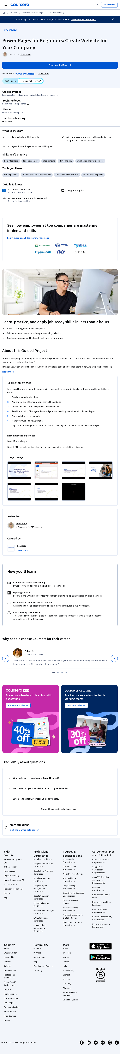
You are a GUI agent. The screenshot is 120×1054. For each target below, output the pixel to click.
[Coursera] (20, 4)
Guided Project (11, 92)
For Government (11, 998)
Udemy (7, 1020)
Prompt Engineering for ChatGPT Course (73, 916)
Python (7, 893)
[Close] (112, 19)
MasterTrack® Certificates (10, 984)
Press (65, 948)
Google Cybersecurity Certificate (43, 865)
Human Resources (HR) (14, 880)
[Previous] (5, 658)
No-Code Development (93, 174)
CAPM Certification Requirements (100, 861)
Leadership (9, 957)
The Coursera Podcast (43, 966)
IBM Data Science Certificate (41, 919)
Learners (37, 948)
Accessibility (68, 970)
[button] (22, 550)
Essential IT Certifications (98, 889)
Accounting (9, 855)
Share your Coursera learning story (101, 926)
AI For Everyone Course (73, 874)
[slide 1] (53, 672)
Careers (7, 961)
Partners (37, 952)
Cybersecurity (10, 866)
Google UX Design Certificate (41, 897)
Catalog (7, 966)
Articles (66, 979)
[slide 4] (66, 672)
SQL (6, 897)
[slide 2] (58, 672)
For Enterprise (10, 994)
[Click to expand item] (19, 470)
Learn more (43, 73)
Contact (66, 974)
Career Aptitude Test (101, 855)
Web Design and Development (90, 160)
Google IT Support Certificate (42, 880)
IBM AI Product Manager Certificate (44, 912)
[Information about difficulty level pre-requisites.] (27, 103)
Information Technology (33, 12)
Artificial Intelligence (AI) (13, 861)
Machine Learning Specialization (70, 909)
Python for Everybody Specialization (72, 924)
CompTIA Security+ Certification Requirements (100, 880)
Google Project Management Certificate (40, 888)
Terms (66, 957)
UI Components (11, 174)
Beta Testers (39, 957)
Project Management (13, 888)
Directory (67, 983)
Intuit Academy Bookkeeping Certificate (40, 928)
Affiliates (67, 988)
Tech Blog (38, 970)
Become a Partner (12, 1007)
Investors (67, 952)
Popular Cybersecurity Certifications (102, 918)
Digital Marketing (11, 875)
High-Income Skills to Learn (101, 896)
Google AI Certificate (43, 859)
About (6, 948)
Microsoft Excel (10, 884)
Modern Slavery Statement (70, 994)
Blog (35, 961)
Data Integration (11, 160)
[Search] (97, 4)
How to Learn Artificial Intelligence (101, 904)
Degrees (8, 989)
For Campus (9, 1002)
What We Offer (10, 952)
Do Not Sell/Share (70, 999)
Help (65, 966)
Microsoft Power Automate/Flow (37, 174)
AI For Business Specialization (69, 868)
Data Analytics (10, 871)
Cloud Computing (56, 12)
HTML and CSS (66, 160)
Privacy (66, 961)
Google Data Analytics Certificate (43, 872)
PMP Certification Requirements (99, 911)
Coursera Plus (10, 970)
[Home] (3, 12)
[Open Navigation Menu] (5, 4)
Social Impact (10, 1011)
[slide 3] (62, 672)
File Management (30, 160)
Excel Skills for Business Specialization (73, 894)
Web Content (49, 160)
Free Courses (10, 1016)
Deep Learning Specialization (69, 887)
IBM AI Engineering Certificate (41, 905)
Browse (14, 12)
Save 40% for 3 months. (83, 19)
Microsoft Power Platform (67, 174)
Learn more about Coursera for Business (28, 238)
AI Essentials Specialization (69, 861)
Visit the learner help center (24, 830)
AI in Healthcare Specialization (69, 880)
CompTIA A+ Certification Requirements (98, 869)
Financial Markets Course (70, 902)
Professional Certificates (9, 976)
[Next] (114, 658)
